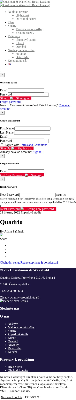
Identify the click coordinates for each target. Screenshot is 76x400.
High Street (15, 366)
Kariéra (12, 351)
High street (22, 15)
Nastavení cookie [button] (11, 397)
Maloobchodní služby (29, 29)
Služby (12, 25)
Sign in (37, 152)
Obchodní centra (26, 18)
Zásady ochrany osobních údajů (19, 297)
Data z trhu (22, 57)
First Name (7, 128)
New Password (9, 194)
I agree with (26, 145)
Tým (11, 22)
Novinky (21, 53)
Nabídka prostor (18, 11)
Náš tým (13, 323)
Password (6, 94)
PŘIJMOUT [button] (32, 397)
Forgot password (10, 101)
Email (3, 90)
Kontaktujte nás (17, 60)
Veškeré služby (25, 32)
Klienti (20, 43)
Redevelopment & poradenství (39, 262)
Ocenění (21, 46)
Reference (14, 36)
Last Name (6, 132)
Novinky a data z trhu (21, 50)
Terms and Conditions (33, 145)
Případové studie (26, 39)
